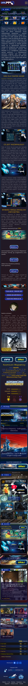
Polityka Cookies (14, 683)
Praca (24, 682)
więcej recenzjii (23, 406)
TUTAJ (19, 228)
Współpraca (19, 682)
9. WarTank (3, 651)
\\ (16, 570)
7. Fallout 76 (3, 646)
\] (25, 570)
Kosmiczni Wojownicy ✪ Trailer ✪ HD (17, 475)
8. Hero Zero (3, 648)
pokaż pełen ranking (22, 605)
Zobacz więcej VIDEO (14, 499)
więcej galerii (23, 524)
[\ (14, 570)
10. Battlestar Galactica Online (7, 654)
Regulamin (7, 683)
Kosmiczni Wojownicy (7, 78)
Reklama (4, 682)
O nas (8, 682)
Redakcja (13, 682)
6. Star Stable (3, 643)
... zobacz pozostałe (5, 656)
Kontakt (21, 683)
